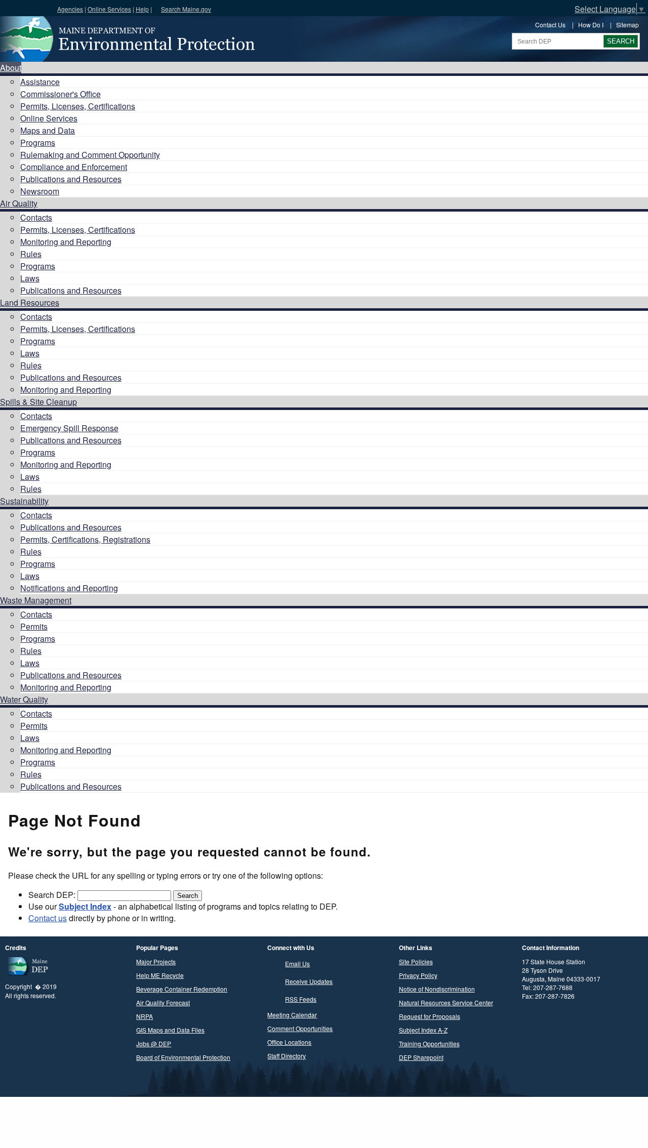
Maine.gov (26, 8)
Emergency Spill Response (69, 428)
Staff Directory (286, 1055)
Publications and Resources (71, 179)
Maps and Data (47, 130)
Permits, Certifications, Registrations (85, 539)
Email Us (297, 963)
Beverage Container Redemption (181, 989)
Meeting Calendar (292, 1014)
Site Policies (416, 961)
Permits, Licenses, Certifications (77, 106)
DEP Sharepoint (421, 1057)
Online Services (109, 9)
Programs (37, 142)
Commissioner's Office (60, 94)
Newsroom (39, 191)
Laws (29, 278)
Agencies (70, 9)
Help (142, 9)
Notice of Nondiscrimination (437, 989)
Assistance (40, 82)
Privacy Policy (418, 975)
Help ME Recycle (160, 975)
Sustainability (24, 501)
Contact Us (550, 24)
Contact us (47, 918)
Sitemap (627, 24)
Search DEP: (52, 894)
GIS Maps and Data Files (170, 1030)
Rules (31, 254)
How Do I (590, 24)
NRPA (144, 1016)
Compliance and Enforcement (73, 167)
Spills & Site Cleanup (38, 401)
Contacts (36, 217)
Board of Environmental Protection (183, 1057)
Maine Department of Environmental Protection (126, 39)
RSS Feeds (300, 999)
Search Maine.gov (186, 9)
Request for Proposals (429, 1016)
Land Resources (29, 302)
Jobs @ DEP (153, 1043)
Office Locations (289, 1042)
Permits (34, 626)
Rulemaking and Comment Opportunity (90, 154)
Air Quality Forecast (163, 1002)
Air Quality (18, 203)
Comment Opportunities (300, 1028)
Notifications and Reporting (69, 588)
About (10, 67)
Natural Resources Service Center (446, 1002)
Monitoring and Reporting (65, 242)
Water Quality (24, 699)
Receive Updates (309, 981)
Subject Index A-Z (423, 1030)
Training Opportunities (429, 1043)
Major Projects (156, 961)
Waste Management (35, 600)
